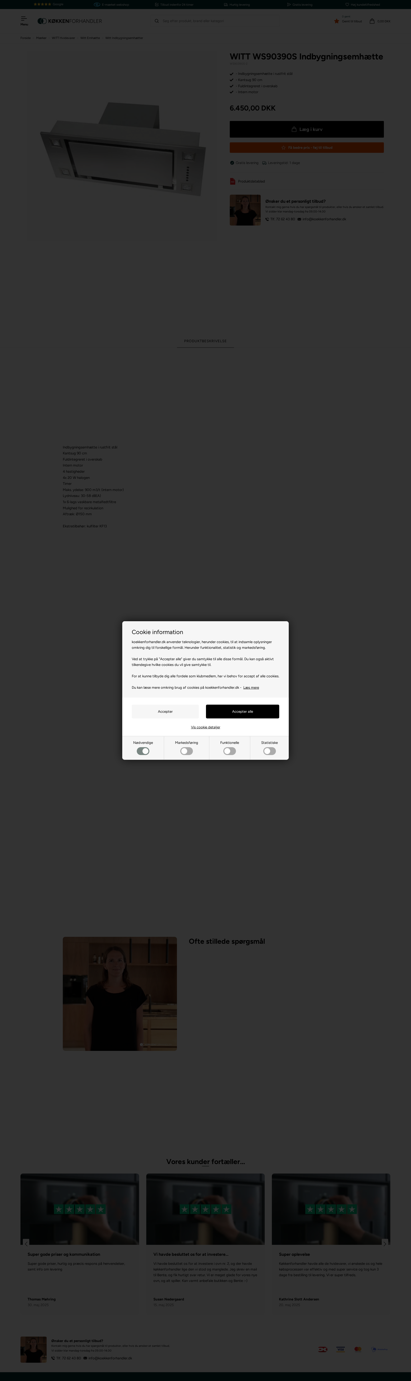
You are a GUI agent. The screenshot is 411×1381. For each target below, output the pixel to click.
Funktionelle (229, 743)
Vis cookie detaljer (205, 727)
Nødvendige (143, 743)
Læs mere (251, 687)
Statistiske (269, 743)
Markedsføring (186, 743)
